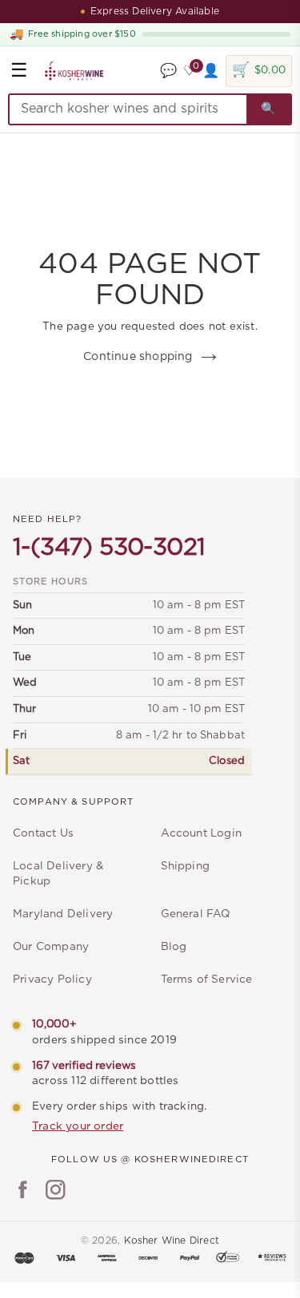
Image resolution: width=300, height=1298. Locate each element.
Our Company (51, 946)
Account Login (201, 833)
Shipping (185, 866)
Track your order (77, 1126)
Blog (174, 946)
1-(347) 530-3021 (109, 548)
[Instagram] (56, 1192)
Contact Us (43, 833)
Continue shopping (137, 356)
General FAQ (195, 914)
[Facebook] (23, 1192)
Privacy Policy (52, 979)
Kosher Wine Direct (172, 1240)
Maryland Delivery (63, 914)
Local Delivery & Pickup (58, 874)
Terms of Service (207, 979)
